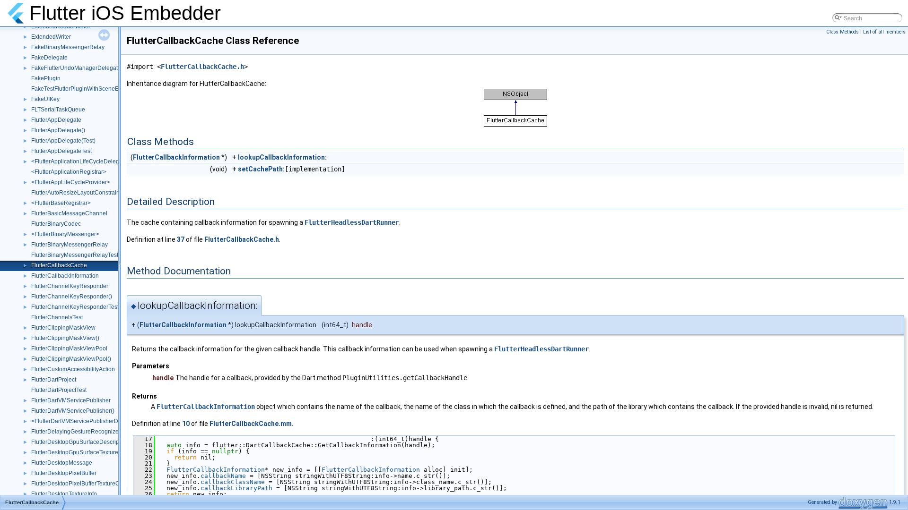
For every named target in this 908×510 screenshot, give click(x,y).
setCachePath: (261, 169)
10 (186, 423)
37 (180, 239)
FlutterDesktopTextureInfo (64, 494)
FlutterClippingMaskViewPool (69, 348)
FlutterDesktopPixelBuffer (63, 473)
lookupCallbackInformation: (282, 157)
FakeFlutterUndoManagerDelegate (76, 68)
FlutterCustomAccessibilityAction (73, 369)
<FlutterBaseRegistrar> (61, 203)
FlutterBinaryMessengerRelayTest (74, 255)
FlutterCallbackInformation (65, 275)
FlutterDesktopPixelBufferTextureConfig (81, 483)
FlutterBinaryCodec (56, 224)
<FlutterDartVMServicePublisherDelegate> (86, 421)
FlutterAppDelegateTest (61, 151)
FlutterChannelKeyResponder (69, 286)
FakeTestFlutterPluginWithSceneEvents (81, 88)
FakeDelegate (49, 57)
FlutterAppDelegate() (58, 130)
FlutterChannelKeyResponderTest (75, 307)
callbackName (223, 475)
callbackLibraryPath (236, 488)
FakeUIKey (45, 99)
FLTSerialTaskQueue (58, 109)
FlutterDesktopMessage (61, 462)
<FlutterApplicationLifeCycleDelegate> (81, 161)
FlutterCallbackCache (59, 265)
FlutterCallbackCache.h (202, 66)
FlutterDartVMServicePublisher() (72, 411)
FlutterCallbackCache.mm (251, 423)
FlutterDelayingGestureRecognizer (76, 431)
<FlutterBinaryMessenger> (65, 234)
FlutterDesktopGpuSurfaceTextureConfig (83, 452)
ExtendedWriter (51, 37)
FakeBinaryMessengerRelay (68, 47)
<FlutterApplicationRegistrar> (68, 172)
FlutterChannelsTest (57, 317)
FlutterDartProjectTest (59, 390)
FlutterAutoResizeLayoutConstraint (76, 192)
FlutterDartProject (53, 379)
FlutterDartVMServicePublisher (71, 400)
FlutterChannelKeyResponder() (71, 296)
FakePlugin (46, 78)
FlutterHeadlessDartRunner (352, 222)
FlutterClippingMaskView (63, 327)
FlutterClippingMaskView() (65, 338)
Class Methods (842, 32)
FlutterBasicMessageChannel (69, 213)
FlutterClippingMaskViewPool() (71, 359)
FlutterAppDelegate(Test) (63, 140)
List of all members (884, 32)
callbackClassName (233, 481)
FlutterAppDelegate (56, 120)
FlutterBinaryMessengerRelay (69, 244)
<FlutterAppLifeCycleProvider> (70, 182)
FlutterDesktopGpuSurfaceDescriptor (78, 442)
